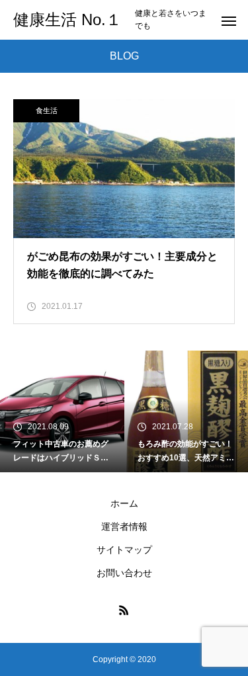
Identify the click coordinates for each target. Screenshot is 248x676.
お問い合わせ (124, 573)
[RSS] (124, 609)
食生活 (47, 110)
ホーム (124, 503)
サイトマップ (124, 549)
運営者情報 (124, 526)
